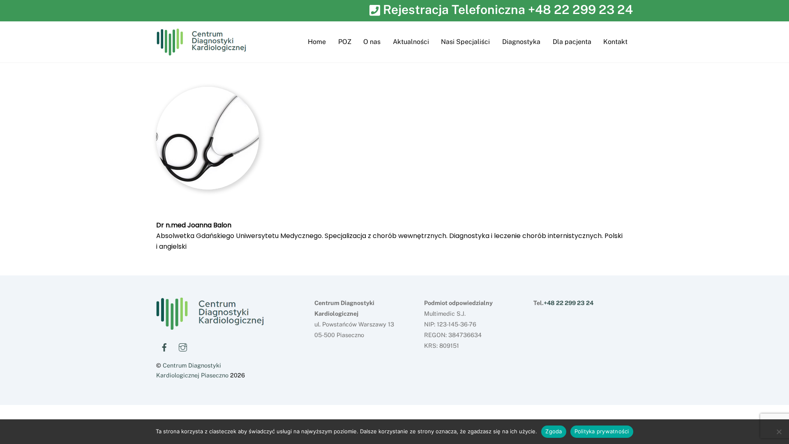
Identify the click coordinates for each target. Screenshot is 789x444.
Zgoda (553, 431)
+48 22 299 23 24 (580, 9)
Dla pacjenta (572, 42)
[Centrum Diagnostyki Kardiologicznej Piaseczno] (210, 326)
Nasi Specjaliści (465, 42)
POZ (344, 42)
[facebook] (164, 346)
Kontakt (615, 42)
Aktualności (411, 42)
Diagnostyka (521, 42)
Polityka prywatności (601, 431)
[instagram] (183, 346)
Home (317, 42)
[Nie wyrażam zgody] (779, 432)
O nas (372, 42)
